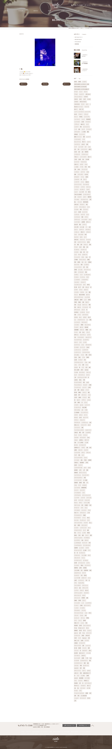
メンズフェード (77, 154)
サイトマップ (88, 733)
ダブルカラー (76, 176)
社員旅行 (86, 505)
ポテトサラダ (80, 234)
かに (85, 262)
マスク (87, 277)
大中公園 (87, 159)
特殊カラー (83, 232)
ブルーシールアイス (86, 625)
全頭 (75, 242)
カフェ (87, 364)
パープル (81, 166)
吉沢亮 (80, 625)
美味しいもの (76, 640)
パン (87, 319)
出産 (83, 287)
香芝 (81, 126)
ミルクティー (81, 229)
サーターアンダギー (78, 382)
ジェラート (80, 465)
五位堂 (75, 359)
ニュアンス (76, 590)
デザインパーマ (85, 587)
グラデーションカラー (78, 592)
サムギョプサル (81, 582)
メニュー (80, 91)
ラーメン (79, 532)
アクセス (76, 94)
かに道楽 (84, 550)
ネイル (86, 164)
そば (82, 262)
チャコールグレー (77, 517)
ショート (83, 119)
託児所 (83, 121)
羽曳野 (84, 515)
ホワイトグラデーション (78, 297)
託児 (75, 149)
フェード (83, 129)
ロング (75, 374)
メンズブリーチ (85, 349)
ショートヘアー (87, 116)
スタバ (84, 284)
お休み (79, 169)
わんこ (80, 317)
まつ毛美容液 (76, 412)
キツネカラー (83, 685)
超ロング (88, 685)
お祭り (82, 369)
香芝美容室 (88, 119)
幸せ (78, 688)
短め (80, 587)
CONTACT (76, 101)
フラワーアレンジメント (78, 362)
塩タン (83, 332)
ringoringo (86, 369)
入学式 (75, 159)
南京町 (75, 394)
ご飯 (82, 151)
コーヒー (80, 289)
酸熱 (88, 131)
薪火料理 (76, 653)
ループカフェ (85, 560)
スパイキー (76, 527)
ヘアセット (80, 114)
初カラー (87, 302)
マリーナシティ (87, 565)
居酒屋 (87, 357)
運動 (90, 319)
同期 (81, 673)
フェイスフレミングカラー (79, 430)
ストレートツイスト (78, 184)
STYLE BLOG (78, 41)
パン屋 (88, 512)
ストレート (76, 490)
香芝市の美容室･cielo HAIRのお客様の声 (81, 89)
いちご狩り (83, 675)
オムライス (76, 237)
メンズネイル (82, 312)
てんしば (79, 304)
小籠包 (83, 635)
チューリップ (82, 347)
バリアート (84, 224)
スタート (84, 670)
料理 (85, 234)
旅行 (82, 505)
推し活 (89, 317)
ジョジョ (82, 354)
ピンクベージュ (77, 344)
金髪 (79, 129)
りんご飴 (76, 372)
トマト (89, 550)
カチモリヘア (84, 577)
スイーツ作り (87, 678)
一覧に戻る (45, 84)
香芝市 (75, 81)
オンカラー (80, 196)
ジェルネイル (76, 179)
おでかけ (84, 317)
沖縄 (84, 379)
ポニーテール (76, 264)
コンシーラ (84, 387)
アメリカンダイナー (78, 515)
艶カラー (84, 141)
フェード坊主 (84, 555)
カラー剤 (88, 688)
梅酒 (90, 570)
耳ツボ (84, 630)
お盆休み (76, 379)
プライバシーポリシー (78, 96)
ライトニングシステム (78, 457)
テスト (75, 680)
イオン (80, 690)
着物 (84, 247)
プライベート (82, 239)
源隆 (87, 597)
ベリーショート (77, 427)
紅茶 (86, 367)
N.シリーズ (87, 106)
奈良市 (75, 465)
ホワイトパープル (77, 645)
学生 (75, 337)
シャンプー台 (87, 297)
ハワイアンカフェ (77, 495)
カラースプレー (82, 372)
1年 (89, 257)
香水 (87, 204)
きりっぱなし (76, 354)
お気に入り (76, 673)
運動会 (79, 392)
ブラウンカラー (77, 131)
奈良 (87, 247)
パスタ (86, 362)
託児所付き (76, 312)
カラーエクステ (82, 437)
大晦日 (88, 259)
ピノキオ (84, 532)
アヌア (75, 455)
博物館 (87, 329)
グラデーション (77, 219)
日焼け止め (76, 204)
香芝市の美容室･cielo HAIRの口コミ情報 (81, 84)
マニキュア (85, 384)
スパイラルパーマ (82, 445)
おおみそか (76, 668)
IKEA (86, 166)
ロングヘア (83, 214)
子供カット (76, 156)
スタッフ (85, 91)
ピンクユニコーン (86, 126)
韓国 (79, 455)
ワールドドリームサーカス (79, 693)
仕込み (75, 357)
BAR (85, 359)
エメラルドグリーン (84, 660)
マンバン (83, 557)
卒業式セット (86, 680)
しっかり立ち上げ (77, 542)
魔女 (89, 392)
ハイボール (82, 292)
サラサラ (83, 447)
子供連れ (80, 116)
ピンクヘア (88, 136)
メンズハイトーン (77, 349)
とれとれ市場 (76, 570)
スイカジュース (77, 635)
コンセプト (84, 81)
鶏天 (84, 382)
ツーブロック (76, 186)
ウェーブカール (86, 184)
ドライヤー (86, 522)
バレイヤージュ (77, 144)
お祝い (90, 650)
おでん (81, 237)
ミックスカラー (77, 279)
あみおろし (84, 655)
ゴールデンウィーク (81, 319)
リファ (88, 520)
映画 (86, 272)
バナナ (82, 507)
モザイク (76, 587)
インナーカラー (77, 121)
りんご (86, 507)
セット (87, 124)
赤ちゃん (87, 287)
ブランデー (76, 615)
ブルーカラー (86, 592)
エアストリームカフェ (78, 537)
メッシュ (82, 181)
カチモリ (88, 670)
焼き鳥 (90, 354)
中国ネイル (76, 164)
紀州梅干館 (86, 570)
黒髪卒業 (89, 196)
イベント (87, 389)
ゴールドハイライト (78, 530)
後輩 (88, 530)
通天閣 (84, 620)
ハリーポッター (81, 272)
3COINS (88, 698)
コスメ (83, 455)
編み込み (87, 181)
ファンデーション (77, 387)
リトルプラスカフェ (78, 545)
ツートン (84, 517)
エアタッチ (88, 232)
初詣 (81, 264)
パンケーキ (83, 497)
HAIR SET (81, 109)
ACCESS (88, 99)
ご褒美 (90, 384)
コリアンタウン (80, 174)
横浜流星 (76, 625)
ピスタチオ (84, 485)
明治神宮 (76, 683)
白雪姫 (81, 605)
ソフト (83, 367)
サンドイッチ (84, 542)
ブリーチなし (76, 199)
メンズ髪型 (84, 131)
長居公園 (86, 327)
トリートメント (82, 134)
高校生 (79, 302)
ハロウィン (84, 392)
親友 (80, 224)
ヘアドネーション (85, 154)
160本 (75, 272)
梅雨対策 (76, 472)
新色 (81, 460)
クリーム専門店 (80, 442)
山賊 (83, 645)
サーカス (76, 690)
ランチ (75, 146)
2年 (75, 244)
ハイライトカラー (77, 139)
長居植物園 (76, 329)
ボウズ (89, 555)
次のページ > (67, 84)
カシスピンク (76, 575)
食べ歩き (86, 174)
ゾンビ (89, 394)
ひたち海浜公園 (83, 695)
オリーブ (84, 572)
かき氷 (87, 382)
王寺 (86, 580)
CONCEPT (86, 96)
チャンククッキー (85, 475)
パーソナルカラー (77, 492)
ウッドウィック (82, 520)
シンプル (84, 342)
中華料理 (83, 597)
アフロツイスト (77, 555)
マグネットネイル (82, 259)
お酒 (89, 227)
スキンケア (88, 452)
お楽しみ (82, 389)
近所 (83, 432)
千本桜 (85, 460)
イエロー (88, 189)
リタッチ (83, 309)
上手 (84, 470)
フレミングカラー (77, 585)
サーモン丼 (76, 347)
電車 (89, 292)
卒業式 (75, 302)
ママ (87, 482)
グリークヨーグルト (86, 545)
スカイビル (76, 665)
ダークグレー (88, 229)
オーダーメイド (86, 665)
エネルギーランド (77, 572)
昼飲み (79, 402)
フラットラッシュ (87, 269)
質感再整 (76, 547)
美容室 (79, 81)
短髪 (82, 427)
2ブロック (82, 590)
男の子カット (76, 685)
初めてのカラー (82, 653)
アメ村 (87, 658)
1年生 (79, 535)
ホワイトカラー (84, 525)
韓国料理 (86, 151)
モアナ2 (83, 595)
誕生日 (90, 149)
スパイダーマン (86, 339)
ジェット (80, 620)
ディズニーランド (77, 407)
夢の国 (75, 392)
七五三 (80, 247)
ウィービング (88, 129)
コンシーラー (82, 490)
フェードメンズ (84, 169)
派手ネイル (76, 334)
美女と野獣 (84, 407)
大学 (80, 683)
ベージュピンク (85, 307)
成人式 (75, 114)
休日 (79, 151)
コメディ (88, 562)
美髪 (84, 136)
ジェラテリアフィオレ (78, 467)
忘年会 (88, 242)
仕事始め (89, 262)
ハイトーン (76, 189)
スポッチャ (80, 450)
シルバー (88, 141)
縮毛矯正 (76, 470)
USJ (87, 252)
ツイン (89, 577)
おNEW (75, 397)
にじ (75, 319)
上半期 (89, 387)
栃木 (90, 693)
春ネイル (79, 307)
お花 (75, 700)
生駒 (84, 477)
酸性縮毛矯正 (84, 487)
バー (86, 227)
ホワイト (83, 452)
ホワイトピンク (77, 309)
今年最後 (76, 259)
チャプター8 (76, 660)
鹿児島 (79, 262)
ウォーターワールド (78, 339)
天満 (75, 402)
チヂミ (75, 582)
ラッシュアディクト (84, 412)
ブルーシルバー (84, 322)
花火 (89, 362)
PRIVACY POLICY (83, 101)
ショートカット (77, 119)
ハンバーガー (76, 497)
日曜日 (79, 525)
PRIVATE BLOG (22, 79)
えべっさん (80, 269)
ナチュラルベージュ (84, 199)
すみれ (88, 437)
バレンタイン (76, 282)
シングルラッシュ (85, 422)
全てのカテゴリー (79, 37)
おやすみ (76, 317)
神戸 (79, 394)
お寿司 (80, 567)
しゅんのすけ (88, 432)
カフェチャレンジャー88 (82, 377)
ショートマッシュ (77, 475)
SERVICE (76, 99)
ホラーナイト (84, 394)
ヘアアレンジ (76, 124)
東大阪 (85, 575)
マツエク (76, 247)
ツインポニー (76, 324)
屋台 (75, 307)
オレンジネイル (87, 324)
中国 (85, 615)
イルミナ (85, 457)
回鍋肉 (75, 600)
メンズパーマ (76, 181)
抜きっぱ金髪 (76, 369)
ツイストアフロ (77, 452)
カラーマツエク (85, 314)
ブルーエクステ (88, 344)
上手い (80, 470)
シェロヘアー (81, 94)
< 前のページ (23, 84)
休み (83, 159)
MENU (80, 99)
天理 (89, 542)
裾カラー (76, 109)
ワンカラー (76, 327)
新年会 (88, 284)
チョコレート (83, 282)
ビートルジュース (81, 562)
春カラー (89, 156)
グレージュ (88, 186)
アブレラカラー (77, 610)
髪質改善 (76, 134)
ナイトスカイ (76, 460)
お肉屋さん (81, 440)
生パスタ (76, 445)
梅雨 (87, 470)
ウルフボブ (76, 437)
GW (90, 329)
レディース (83, 171)
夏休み (75, 535)
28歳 (81, 252)
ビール (83, 357)
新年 (81, 668)
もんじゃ (76, 229)
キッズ (84, 530)
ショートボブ (80, 146)
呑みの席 (76, 224)
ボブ (85, 146)
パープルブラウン (85, 279)
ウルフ (75, 234)
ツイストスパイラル (86, 352)
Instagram (100, 5)
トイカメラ (76, 698)
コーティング (80, 500)
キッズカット (82, 189)
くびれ (87, 171)
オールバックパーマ (78, 550)
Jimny (87, 257)
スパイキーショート (78, 560)
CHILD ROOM (77, 104)
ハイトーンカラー (83, 156)
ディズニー (85, 397)
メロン (75, 364)
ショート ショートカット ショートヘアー (82, 111)
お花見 (79, 159)
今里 (80, 332)
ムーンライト (84, 510)
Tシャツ (87, 312)
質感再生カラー (77, 447)
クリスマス (76, 252)
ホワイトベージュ (77, 670)
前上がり (86, 590)
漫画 (86, 354)
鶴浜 (89, 166)
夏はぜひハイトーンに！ (78, 106)
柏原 (89, 367)
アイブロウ (76, 209)
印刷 (75, 314)
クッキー (80, 435)
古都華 (87, 675)
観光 (90, 447)
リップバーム (82, 277)
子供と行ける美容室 (78, 194)
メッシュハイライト (78, 267)
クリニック (76, 650)
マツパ (75, 620)
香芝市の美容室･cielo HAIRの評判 (80, 86)
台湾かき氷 (88, 635)
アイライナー (85, 209)
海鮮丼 (81, 299)
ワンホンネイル (83, 161)
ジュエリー (89, 630)
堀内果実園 (81, 678)
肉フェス (81, 327)
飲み (75, 532)
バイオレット (76, 232)
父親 (81, 244)
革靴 (81, 665)
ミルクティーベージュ (82, 242)
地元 (90, 422)
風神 (83, 535)
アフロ (89, 510)
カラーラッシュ (85, 585)
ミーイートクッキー (78, 480)
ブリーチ (82, 104)
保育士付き (76, 239)
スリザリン (76, 274)
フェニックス (87, 500)
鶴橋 (75, 174)
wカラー (84, 196)
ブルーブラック (82, 334)
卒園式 (82, 324)
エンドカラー (76, 565)
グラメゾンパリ (77, 597)
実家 (84, 668)
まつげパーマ (84, 254)
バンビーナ (86, 450)
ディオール (76, 277)
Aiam (90, 658)
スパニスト (80, 680)
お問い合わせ (88, 94)
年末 (81, 575)
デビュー (84, 600)
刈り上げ (76, 417)
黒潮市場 (76, 567)
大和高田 (89, 460)
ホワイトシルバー (87, 605)
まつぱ (89, 467)
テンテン (76, 332)
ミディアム (84, 610)
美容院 (75, 269)
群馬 (75, 695)
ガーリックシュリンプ (86, 495)
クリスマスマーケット (78, 663)
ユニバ (75, 254)
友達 (75, 304)
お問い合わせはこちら (88, 5)
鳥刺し (80, 379)
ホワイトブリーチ (77, 595)
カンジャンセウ (77, 658)
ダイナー (88, 374)
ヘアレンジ (86, 114)
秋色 (82, 540)
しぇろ (85, 299)
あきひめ (76, 678)
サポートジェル (77, 505)
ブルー (90, 219)
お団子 (75, 580)
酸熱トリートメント (78, 136)
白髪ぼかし (76, 462)
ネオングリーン (88, 337)
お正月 (80, 417)
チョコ (75, 435)
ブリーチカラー (77, 510)
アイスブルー (88, 121)
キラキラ (81, 164)
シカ (86, 292)
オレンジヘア (85, 417)
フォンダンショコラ (78, 284)
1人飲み (87, 347)
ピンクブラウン (77, 540)
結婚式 (80, 397)
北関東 (87, 693)
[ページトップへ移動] (92, 725)
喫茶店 (88, 532)
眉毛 (81, 209)
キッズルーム (76, 249)
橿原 (83, 364)
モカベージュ (84, 304)
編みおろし (83, 124)
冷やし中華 (76, 227)
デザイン (80, 502)
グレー (89, 527)
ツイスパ (79, 314)
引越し (79, 357)
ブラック (88, 332)
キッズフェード (82, 552)
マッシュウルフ (84, 219)
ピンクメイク (76, 161)
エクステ (87, 547)
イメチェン (85, 435)
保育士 (89, 191)
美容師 (80, 482)
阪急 (88, 663)
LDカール (86, 540)
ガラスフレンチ (77, 422)
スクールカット (77, 655)
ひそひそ (76, 367)
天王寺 (75, 151)
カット (85, 237)
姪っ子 (79, 287)
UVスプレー (82, 204)
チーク (79, 485)
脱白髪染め (82, 462)
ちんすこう (86, 289)
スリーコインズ (82, 698)
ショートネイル (77, 487)
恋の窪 (80, 630)
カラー (87, 104)
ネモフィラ (82, 329)
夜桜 (89, 304)
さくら (83, 344)
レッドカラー (81, 547)
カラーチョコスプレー (78, 477)
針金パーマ (76, 512)
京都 (87, 447)
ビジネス (76, 289)
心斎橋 (83, 658)
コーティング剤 (86, 502)
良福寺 (87, 176)
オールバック (76, 507)
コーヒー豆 (76, 292)
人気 (75, 196)
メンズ (75, 129)
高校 (78, 389)
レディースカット (88, 683)
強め (90, 505)
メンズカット (76, 171)
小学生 (87, 462)
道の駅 (75, 562)
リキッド (86, 535)
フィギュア (80, 359)
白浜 (81, 570)
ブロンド (84, 179)
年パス (79, 254)
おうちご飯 (82, 227)
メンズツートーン (77, 352)
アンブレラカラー (81, 337)
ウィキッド (76, 605)
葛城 (91, 535)
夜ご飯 (75, 287)
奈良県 (89, 299)
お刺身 (82, 640)
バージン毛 (88, 653)
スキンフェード (77, 557)
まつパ (85, 467)
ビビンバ (76, 342)
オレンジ (76, 116)
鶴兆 (78, 244)
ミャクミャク (88, 645)
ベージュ (82, 176)
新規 (84, 482)
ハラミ (80, 342)
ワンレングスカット (78, 384)
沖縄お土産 (76, 299)
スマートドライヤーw (78, 522)
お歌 (75, 389)
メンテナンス (76, 214)
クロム (75, 485)
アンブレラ (87, 640)
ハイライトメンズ (83, 527)
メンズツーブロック (86, 194)
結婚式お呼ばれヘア (86, 673)
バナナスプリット (81, 374)
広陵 (75, 442)
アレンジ (76, 294)
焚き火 (88, 517)
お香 (90, 199)
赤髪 (83, 302)
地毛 (90, 660)
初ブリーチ (87, 440)
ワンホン (81, 615)
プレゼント (86, 244)
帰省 (75, 262)
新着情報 (27, 79)
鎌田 (80, 432)
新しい (90, 522)
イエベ (83, 492)
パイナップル (88, 497)
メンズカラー (86, 264)
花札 (87, 267)
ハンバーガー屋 (77, 577)
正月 (84, 267)
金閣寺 (75, 450)
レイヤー (88, 334)
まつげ (75, 500)
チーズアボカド (86, 537)
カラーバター (82, 688)
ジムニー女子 (81, 191)
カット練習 (85, 480)
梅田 (84, 663)
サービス (76, 91)
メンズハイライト (84, 149)
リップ (81, 274)
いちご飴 (86, 442)
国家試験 (76, 482)
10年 (84, 252)
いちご (78, 675)
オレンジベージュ (77, 141)
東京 (89, 397)
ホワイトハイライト (82, 472)
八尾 (75, 377)
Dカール (75, 502)
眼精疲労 (76, 630)
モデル (83, 257)
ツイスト (85, 402)
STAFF (84, 99)
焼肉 (87, 144)
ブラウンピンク (82, 512)
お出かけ (83, 144)
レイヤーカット (81, 580)
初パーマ (88, 294)
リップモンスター (87, 274)
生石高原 (84, 567)
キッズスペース (83, 249)
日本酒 (79, 600)
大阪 (75, 169)
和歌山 (82, 565)
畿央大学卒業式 (82, 294)
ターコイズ (88, 239)
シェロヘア (76, 126)
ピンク (87, 214)
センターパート (88, 430)
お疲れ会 (76, 432)
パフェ (79, 364)
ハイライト (83, 186)
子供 (78, 149)
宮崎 (90, 244)
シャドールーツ (77, 322)
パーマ (83, 139)
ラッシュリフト (77, 257)
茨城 (78, 695)
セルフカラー (84, 650)
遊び (75, 525)
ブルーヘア (88, 372)
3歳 (75, 688)
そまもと (76, 440)
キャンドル (76, 520)
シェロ (89, 146)
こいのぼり (76, 166)
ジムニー (76, 191)
